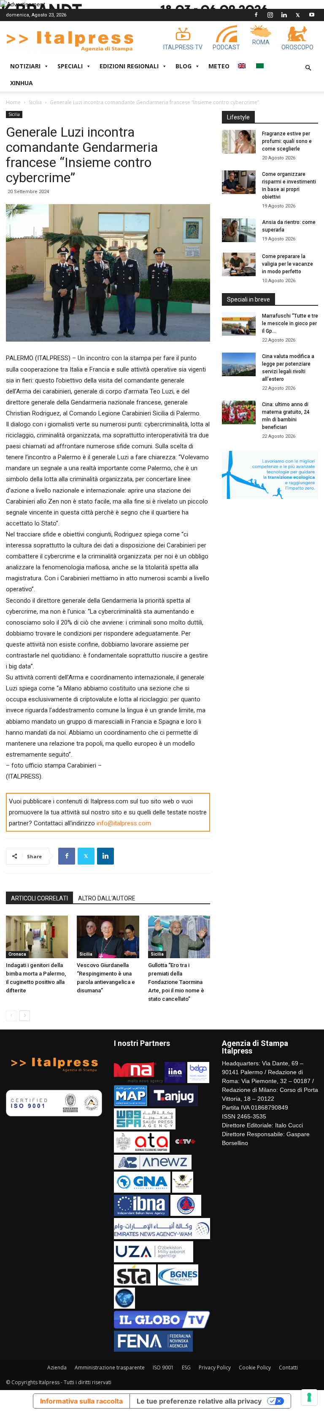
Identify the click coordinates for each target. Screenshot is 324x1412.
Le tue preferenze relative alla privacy (199, 1401)
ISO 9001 (163, 1367)
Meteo (219, 66)
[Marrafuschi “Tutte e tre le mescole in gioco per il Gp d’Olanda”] (239, 324)
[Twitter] (298, 15)
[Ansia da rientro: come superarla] (239, 230)
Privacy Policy (215, 1367)
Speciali (70, 66)
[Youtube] (311, 15)
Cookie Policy (255, 1367)
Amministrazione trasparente (110, 1367)
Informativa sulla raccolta (81, 1401)
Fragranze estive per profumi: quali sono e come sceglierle (287, 141)
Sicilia (35, 102)
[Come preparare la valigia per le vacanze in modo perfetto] (239, 264)
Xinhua (21, 83)
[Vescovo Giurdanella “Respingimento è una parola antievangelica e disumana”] (108, 937)
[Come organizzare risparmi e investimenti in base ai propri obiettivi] (239, 182)
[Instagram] (270, 15)
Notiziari (25, 66)
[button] (308, 68)
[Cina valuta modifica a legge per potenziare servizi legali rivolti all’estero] (239, 364)
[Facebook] (256, 15)
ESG (186, 1367)
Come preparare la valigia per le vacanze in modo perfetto (287, 264)
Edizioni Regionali (129, 66)
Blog (184, 66)
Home (13, 102)
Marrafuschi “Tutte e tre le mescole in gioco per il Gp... (290, 323)
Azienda (57, 1367)
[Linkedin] (284, 15)
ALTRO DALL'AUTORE (106, 898)
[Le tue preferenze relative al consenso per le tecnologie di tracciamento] (309, 1397)
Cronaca (17, 954)
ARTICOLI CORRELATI (39, 898)
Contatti (288, 1367)
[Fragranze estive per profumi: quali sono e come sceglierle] (239, 142)
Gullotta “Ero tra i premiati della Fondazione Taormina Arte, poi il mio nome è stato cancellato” (176, 982)
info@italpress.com (124, 823)
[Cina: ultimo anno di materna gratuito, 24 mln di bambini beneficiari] (239, 412)
